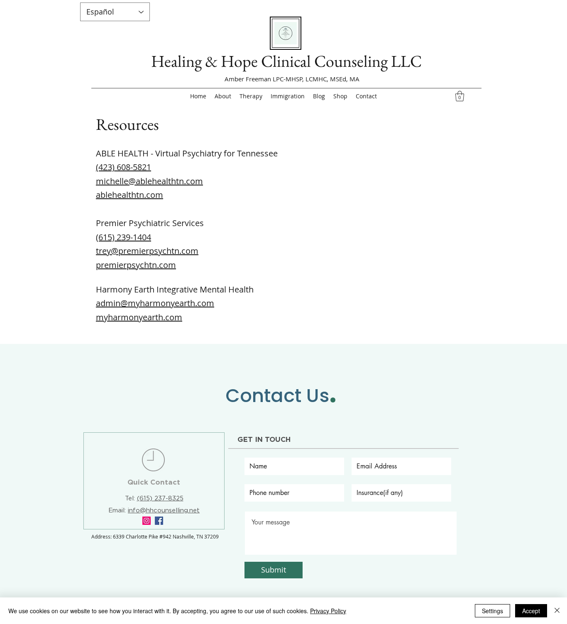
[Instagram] (146, 521)
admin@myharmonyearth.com (155, 303)
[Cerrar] (557, 610)
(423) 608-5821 (123, 167)
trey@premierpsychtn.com (147, 250)
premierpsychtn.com (136, 265)
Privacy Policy (328, 611)
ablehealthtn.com (129, 194)
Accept (531, 611)
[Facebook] (159, 521)
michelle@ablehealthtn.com (149, 181)
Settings (492, 611)
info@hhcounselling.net (164, 510)
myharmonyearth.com (139, 317)
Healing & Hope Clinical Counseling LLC (286, 61)
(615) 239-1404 (123, 237)
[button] (459, 96)
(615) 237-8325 (160, 498)
